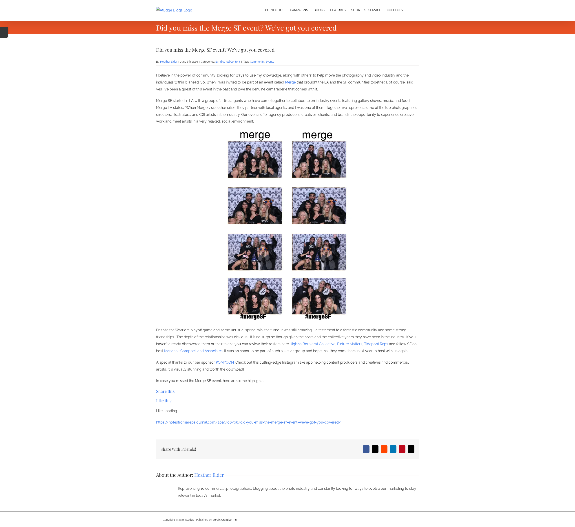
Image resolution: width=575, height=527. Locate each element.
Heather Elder (168, 61)
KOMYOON (225, 362)
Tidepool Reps (376, 344)
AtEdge (189, 519)
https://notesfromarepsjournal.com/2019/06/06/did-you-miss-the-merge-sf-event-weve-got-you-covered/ (248, 422)
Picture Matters (349, 344)
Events (270, 61)
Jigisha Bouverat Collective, (313, 344)
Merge (290, 82)
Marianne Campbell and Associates (193, 351)
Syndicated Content (227, 61)
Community (257, 61)
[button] (412, 9)
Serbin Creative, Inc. (225, 519)
